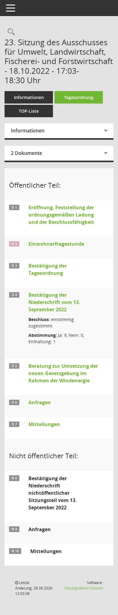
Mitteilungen (44, 424)
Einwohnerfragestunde (56, 244)
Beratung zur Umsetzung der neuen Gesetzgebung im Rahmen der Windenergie (63, 373)
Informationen (29, 97)
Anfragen (39, 402)
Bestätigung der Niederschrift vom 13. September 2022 (54, 302)
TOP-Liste (29, 111)
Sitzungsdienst (83, 588)
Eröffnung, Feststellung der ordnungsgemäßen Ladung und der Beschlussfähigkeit (61, 214)
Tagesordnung (78, 97)
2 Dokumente (26, 153)
